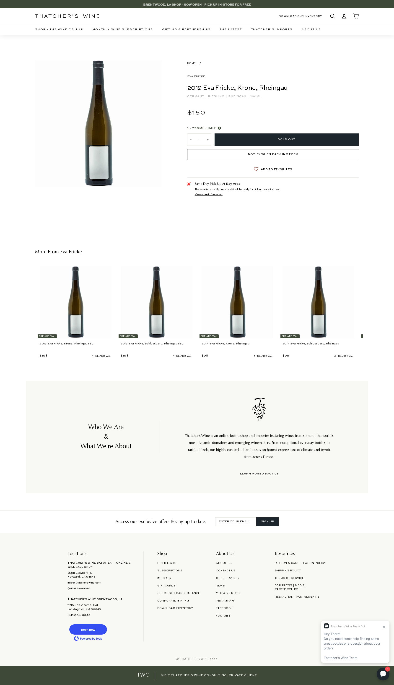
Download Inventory (175, 608)
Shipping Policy (288, 570)
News (220, 585)
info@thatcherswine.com (84, 582)
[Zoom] (98, 123)
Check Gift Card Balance (178, 593)
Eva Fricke (196, 76)
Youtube (223, 616)
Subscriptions (169, 570)
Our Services (227, 578)
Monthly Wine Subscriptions (123, 29)
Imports (164, 578)
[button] (88, 629)
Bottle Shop (168, 563)
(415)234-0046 (78, 588)
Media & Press (228, 593)
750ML (255, 96)
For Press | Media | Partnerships (291, 587)
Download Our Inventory (300, 16)
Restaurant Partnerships (297, 597)
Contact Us (226, 570)
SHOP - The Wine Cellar (59, 29)
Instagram (225, 600)
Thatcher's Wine (194, 659)
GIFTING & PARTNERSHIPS (186, 29)
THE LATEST (231, 29)
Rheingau (237, 96)
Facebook (224, 608)
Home (191, 63)
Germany (196, 96)
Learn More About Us (259, 473)
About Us (311, 29)
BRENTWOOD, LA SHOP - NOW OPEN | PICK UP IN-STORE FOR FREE (197, 4)
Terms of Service (289, 578)
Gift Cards (166, 585)
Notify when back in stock (273, 154)
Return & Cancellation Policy (300, 563)
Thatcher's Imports (272, 29)
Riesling (216, 96)
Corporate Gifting (173, 600)
